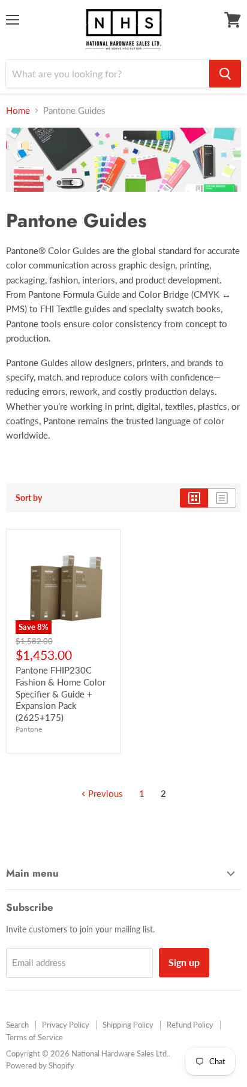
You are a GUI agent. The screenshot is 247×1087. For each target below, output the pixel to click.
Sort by (29, 498)
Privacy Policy (65, 1024)
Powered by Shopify (40, 1065)
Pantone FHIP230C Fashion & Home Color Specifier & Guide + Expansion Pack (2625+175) (61, 694)
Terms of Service (34, 1037)
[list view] (222, 498)
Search (17, 1024)
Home (18, 110)
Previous (104, 793)
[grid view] (194, 498)
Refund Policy (190, 1024)
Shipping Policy (128, 1024)
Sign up (184, 962)
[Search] (225, 73)
